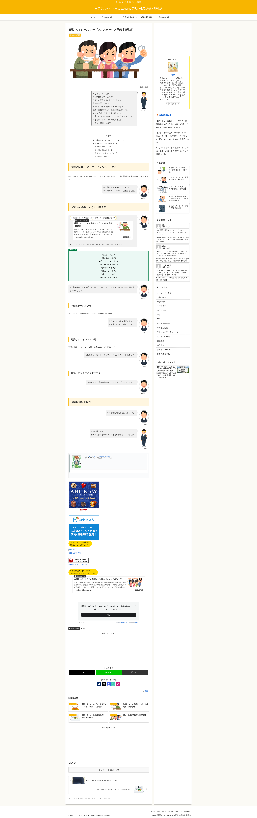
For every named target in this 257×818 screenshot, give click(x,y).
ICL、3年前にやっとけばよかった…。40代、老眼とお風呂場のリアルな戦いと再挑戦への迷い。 (172, 151)
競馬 (84, 628)
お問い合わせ (161, 811)
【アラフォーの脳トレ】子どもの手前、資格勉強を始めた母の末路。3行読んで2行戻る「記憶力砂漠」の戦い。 (172, 124)
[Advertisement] (108, 649)
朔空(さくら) (124, 622)
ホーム (153, 811)
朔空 (173, 75)
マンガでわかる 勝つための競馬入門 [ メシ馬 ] (97, 456)
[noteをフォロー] (113, 684)
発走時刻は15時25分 (102, 156)
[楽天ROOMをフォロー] (118, 684)
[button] (135, 672)
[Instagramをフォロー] (109, 684)
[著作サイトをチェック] (99, 684)
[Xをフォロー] (104, 684)
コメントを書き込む (108, 770)
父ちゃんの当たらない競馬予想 (106, 143)
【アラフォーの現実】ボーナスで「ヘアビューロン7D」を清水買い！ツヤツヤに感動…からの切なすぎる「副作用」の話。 (172, 137)
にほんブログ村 (74, 553)
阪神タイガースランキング (78, 564)
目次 (106, 136)
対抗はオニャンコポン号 (105, 150)
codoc (136, 622)
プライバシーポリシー (175, 811)
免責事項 (187, 811)
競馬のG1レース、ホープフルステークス (109, 140)
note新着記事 (165, 115)
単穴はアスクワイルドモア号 (107, 153)
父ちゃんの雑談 (75, 628)
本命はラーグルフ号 (104, 146)
